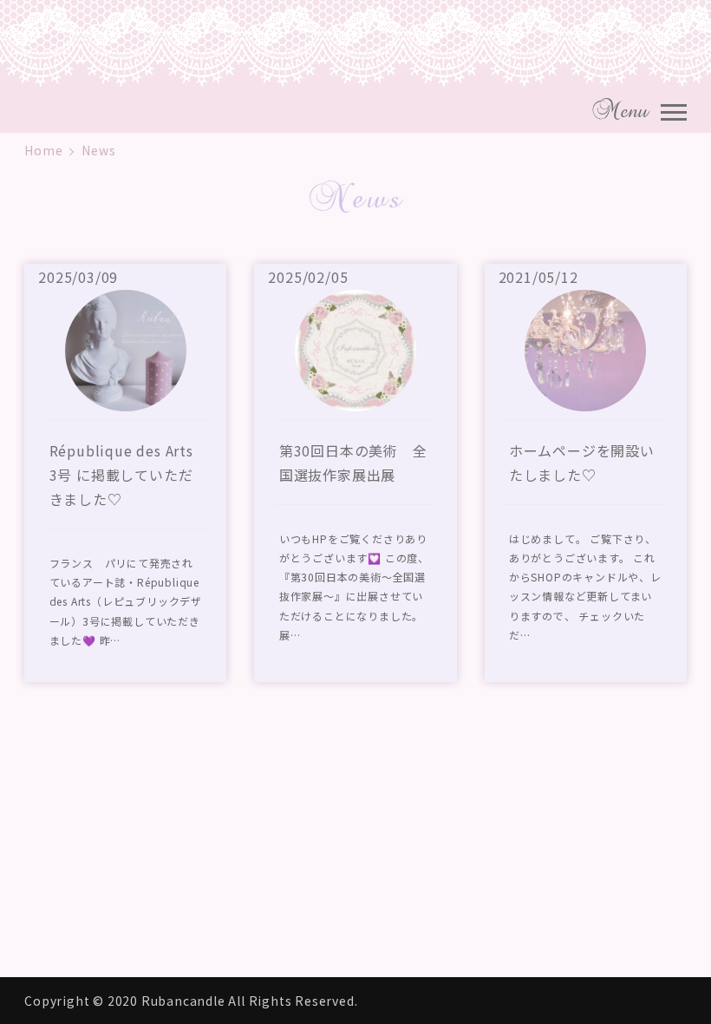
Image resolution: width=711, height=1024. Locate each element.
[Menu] (674, 111)
